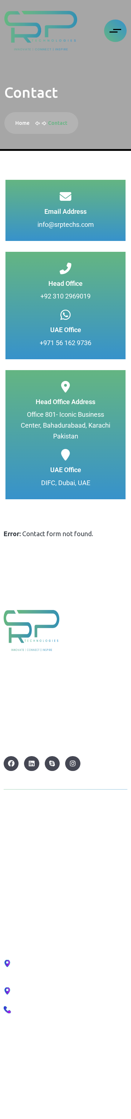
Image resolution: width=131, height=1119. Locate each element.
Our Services (22, 882)
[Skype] (52, 763)
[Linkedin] (31, 763)
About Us (17, 863)
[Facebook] (11, 763)
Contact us (19, 900)
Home (23, 123)
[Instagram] (72, 763)
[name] (40, 31)
